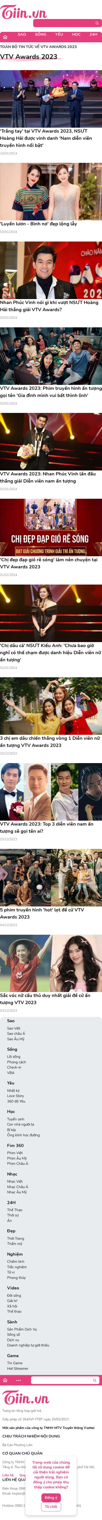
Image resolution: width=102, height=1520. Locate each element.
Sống (40, 34)
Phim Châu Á (17, 1163)
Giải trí (12, 1300)
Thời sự (13, 1215)
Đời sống (14, 1295)
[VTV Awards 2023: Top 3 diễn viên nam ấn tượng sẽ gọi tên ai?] (51, 792)
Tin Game (15, 1363)
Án (9, 1220)
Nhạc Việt (15, 1181)
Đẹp (11, 1231)
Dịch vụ (13, 1340)
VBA (10, 1072)
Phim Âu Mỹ (17, 1158)
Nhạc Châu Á (17, 1187)
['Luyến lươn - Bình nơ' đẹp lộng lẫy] (51, 191)
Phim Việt (15, 1153)
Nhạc (12, 1174)
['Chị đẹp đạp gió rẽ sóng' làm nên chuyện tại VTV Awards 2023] (51, 527)
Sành (12, 1322)
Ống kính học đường (23, 1135)
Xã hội (12, 1306)
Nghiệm (15, 1254)
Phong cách (16, 1062)
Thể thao (14, 1311)
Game (13, 1356)
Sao (22, 34)
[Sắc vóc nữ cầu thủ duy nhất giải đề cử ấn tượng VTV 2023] (51, 963)
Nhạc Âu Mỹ (17, 1192)
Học (76, 34)
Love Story (15, 1096)
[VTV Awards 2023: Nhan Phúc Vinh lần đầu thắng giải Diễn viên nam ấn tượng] (51, 441)
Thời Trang (15, 1238)
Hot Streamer (17, 1368)
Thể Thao (14, 1210)
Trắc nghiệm (17, 1267)
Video (13, 1288)
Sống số (13, 1334)
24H (93, 34)
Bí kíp (11, 1130)
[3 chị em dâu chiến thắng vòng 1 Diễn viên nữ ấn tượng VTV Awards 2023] (51, 706)
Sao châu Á (16, 1033)
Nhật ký (13, 1090)
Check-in (14, 1067)
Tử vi (10, 1272)
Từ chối (51, 1506)
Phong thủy (16, 1277)
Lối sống (13, 1056)
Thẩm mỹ (14, 1243)
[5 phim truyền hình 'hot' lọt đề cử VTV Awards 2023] (51, 877)
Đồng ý (51, 1497)
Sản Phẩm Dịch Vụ (22, 1329)
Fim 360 (15, 1145)
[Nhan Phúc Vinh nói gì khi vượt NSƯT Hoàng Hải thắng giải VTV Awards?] (51, 270)
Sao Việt (13, 1028)
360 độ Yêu (16, 1101)
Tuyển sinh (15, 1119)
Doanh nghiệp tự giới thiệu (28, 1345)
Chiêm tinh (15, 1261)
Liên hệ (8, 1475)
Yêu (59, 34)
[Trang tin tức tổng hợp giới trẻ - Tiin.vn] (23, 11)
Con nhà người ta (20, 1124)
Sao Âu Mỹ (15, 1039)
